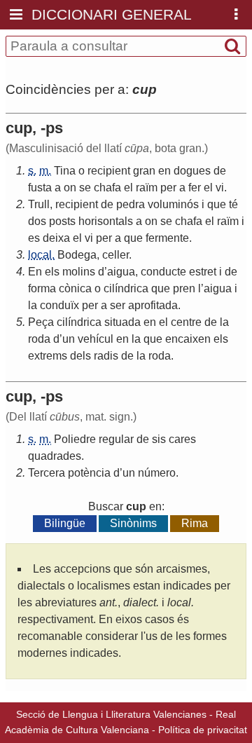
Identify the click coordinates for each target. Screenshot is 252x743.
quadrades (54, 456)
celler (115, 255)
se (85, 187)
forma (42, 288)
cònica (75, 288)
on (70, 187)
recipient (109, 171)
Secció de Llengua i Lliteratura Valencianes (111, 714)
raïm (147, 187)
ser (117, 305)
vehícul (95, 339)
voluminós (173, 204)
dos (37, 221)
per (168, 187)
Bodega (77, 255)
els (52, 272)
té (233, 204)
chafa (107, 187)
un (68, 339)
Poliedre (75, 439)
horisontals (105, 221)
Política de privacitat (202, 729)
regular (116, 439)
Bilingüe (64, 523)
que (216, 204)
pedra (130, 204)
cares (182, 439)
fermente (167, 238)
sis (159, 439)
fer (194, 187)
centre (186, 322)
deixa (56, 238)
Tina (65, 171)
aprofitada (153, 305)
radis (106, 356)
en (164, 171)
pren (184, 288)
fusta (40, 187)
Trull (39, 204)
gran (144, 171)
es (34, 238)
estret (202, 272)
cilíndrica (126, 288)
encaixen (188, 339)
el (128, 187)
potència (89, 473)
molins (78, 272)
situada (122, 322)
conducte (163, 272)
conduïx (59, 305)
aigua (121, 272)
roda (39, 339)
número (157, 473)
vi (220, 187)
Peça (41, 322)
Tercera (46, 473)
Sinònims (133, 523)
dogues (192, 171)
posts (62, 221)
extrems (47, 356)
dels (80, 356)
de (220, 171)
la (32, 305)
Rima (194, 523)
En (35, 272)
